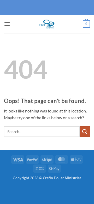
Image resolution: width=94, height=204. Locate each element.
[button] (7, 24)
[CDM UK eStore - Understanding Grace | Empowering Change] (47, 24)
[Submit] (85, 131)
